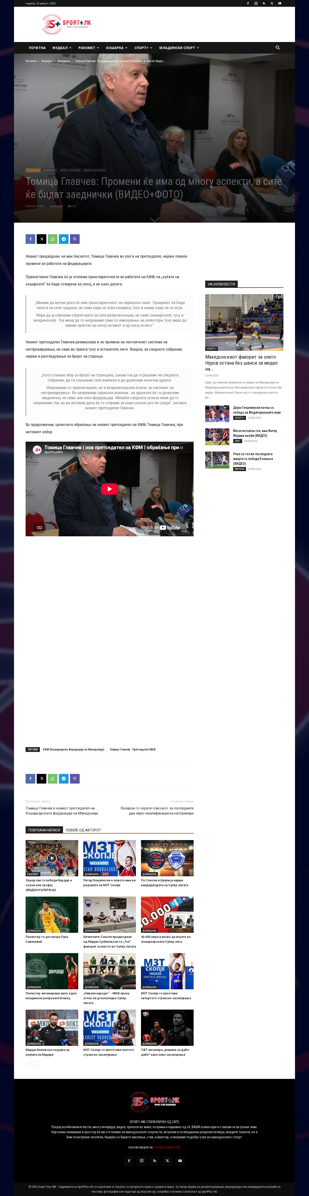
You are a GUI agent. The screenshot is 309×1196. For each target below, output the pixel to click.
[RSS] (263, 3)
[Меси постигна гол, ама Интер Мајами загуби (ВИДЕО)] (217, 436)
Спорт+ (141, 47)
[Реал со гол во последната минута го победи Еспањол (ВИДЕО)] (217, 460)
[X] (271, 3)
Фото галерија (70, 170)
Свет (238, 441)
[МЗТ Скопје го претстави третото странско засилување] (109, 1028)
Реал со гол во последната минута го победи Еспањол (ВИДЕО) (253, 459)
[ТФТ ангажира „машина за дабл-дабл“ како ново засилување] (167, 1028)
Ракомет (86, 47)
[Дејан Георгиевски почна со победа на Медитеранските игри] (217, 413)
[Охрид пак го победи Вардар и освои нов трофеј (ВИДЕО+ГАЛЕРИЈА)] (52, 858)
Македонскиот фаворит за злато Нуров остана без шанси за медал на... (241, 363)
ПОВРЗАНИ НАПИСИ (44, 830)
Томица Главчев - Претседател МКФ (133, 749)
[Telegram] (64, 239)
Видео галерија (94, 170)
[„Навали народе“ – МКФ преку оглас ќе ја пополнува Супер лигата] (109, 971)
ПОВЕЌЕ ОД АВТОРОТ (83, 830)
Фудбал (60, 47)
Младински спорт (177, 47)
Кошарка (115, 47)
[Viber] (75, 239)
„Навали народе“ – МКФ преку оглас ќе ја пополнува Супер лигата (106, 998)
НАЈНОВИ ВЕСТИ (221, 284)
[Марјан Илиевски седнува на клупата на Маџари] (52, 1028)
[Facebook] (248, 3)
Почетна (37, 47)
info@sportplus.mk (167, 1147)
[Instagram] (256, 3)
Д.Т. (42, 206)
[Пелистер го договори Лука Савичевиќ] (52, 915)
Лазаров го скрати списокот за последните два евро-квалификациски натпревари (157, 810)
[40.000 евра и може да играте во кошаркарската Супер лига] (167, 915)
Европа (240, 469)
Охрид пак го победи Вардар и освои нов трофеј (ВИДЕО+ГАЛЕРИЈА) (49, 885)
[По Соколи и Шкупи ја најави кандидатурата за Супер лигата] (167, 858)
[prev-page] (29, 1064)
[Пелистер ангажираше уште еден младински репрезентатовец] (52, 971)
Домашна (63, 61)
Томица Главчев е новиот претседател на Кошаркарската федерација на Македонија (62, 810)
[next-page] (36, 1064)
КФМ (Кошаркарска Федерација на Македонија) (73, 749)
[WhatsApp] (52, 239)
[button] (277, 48)
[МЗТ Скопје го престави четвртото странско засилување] (167, 971)
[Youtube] (279, 3)
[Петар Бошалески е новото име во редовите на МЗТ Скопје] (109, 858)
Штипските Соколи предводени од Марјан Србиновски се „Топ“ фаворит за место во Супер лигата (109, 941)
